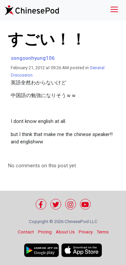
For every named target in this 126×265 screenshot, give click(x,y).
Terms (103, 231)
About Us (65, 231)
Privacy (86, 231)
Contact (26, 231)
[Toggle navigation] (114, 10)
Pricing (45, 231)
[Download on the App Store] (81, 250)
